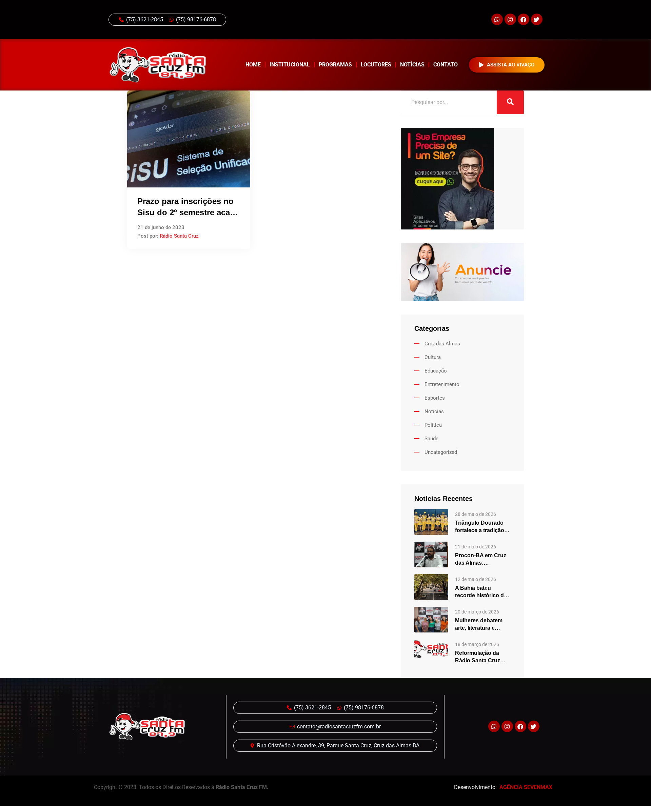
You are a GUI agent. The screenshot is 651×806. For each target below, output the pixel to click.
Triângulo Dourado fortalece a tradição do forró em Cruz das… (479, 527)
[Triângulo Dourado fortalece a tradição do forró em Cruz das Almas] (431, 522)
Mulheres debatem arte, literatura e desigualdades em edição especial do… (482, 625)
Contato (445, 64)
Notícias (412, 64)
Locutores (376, 64)
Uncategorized (441, 452)
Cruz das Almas (442, 344)
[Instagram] (510, 19)
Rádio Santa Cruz (179, 236)
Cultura (433, 357)
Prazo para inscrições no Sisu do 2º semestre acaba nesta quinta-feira (188, 212)
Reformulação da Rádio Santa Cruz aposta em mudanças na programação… (482, 657)
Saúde (431, 439)
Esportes (435, 398)
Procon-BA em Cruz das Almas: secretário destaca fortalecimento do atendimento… (480, 559)
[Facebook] (523, 19)
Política (433, 425)
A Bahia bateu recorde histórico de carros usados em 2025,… (481, 592)
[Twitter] (536, 19)
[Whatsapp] (497, 19)
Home (253, 64)
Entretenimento (442, 384)
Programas (335, 64)
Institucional (290, 64)
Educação (436, 371)
